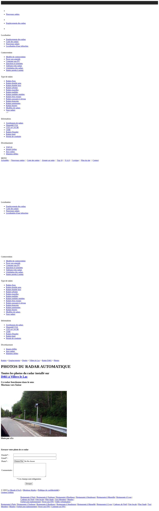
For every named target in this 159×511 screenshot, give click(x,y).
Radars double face (13, 85)
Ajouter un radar (48, 160)
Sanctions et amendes (14, 63)
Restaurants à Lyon (123, 497)
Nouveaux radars (12, 44)
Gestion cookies (7, 492)
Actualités (5, 160)
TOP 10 (9, 147)
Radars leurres (11, 106)
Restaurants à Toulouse (46, 497)
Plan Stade (49, 499)
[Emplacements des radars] (8, 20)
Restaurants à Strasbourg (86, 497)
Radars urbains (12, 88)
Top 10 (60, 160)
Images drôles (11, 149)
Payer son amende (13, 59)
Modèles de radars (13, 108)
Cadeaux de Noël (27, 499)
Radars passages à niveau (16, 99)
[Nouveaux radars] (8, 11)
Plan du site (85, 160)
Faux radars (10, 110)
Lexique (75, 160)
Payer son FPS (48, 502)
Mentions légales (29, 490)
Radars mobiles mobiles (15, 94)
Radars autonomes (13, 103)
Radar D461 (47, 360)
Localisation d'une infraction (17, 46)
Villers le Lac (34, 360)
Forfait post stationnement (30, 502)
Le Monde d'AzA (14, 490)
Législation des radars (14, 68)
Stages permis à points (14, 70)
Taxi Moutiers (60, 499)
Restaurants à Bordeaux (65, 497)
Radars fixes (11, 81)
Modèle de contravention (15, 57)
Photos (56, 360)
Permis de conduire (13, 136)
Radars (3, 360)
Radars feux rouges (13, 97)
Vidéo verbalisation (62, 502)
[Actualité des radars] (12, 29)
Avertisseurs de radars (14, 123)
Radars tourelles (12, 90)
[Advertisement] (79, 180)
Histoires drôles (12, 154)
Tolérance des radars (14, 66)
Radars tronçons (12, 101)
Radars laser (11, 134)
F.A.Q (67, 160)
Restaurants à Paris (27, 497)
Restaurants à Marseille (106, 497)
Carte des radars (12, 42)
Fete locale (40, 499)
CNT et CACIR (12, 127)
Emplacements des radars (16, 39)
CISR (8, 130)
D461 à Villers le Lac (14, 376)
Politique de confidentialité (48, 490)
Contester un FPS (58, 507)
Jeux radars (10, 152)
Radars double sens (13, 83)
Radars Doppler (12, 132)
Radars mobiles (12, 92)
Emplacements (14, 360)
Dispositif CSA (12, 125)
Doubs (24, 360)
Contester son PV (13, 61)
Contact (96, 160)
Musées (70, 499)
